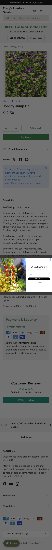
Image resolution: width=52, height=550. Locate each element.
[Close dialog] (50, 260)
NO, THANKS (39, 282)
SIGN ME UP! (39, 278)
